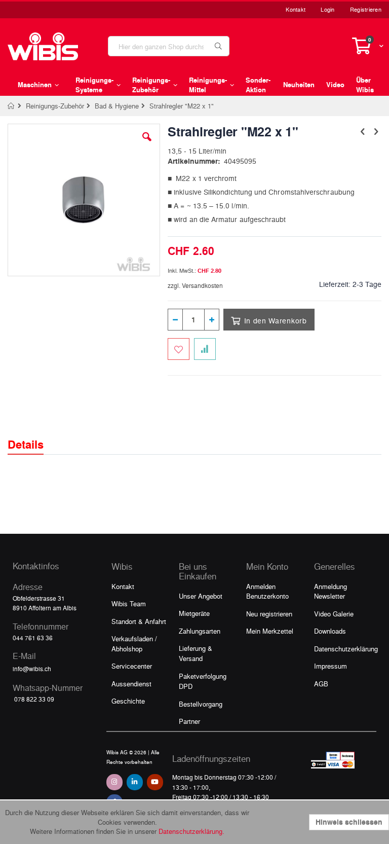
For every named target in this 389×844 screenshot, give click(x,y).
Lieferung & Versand (195, 653)
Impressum (330, 666)
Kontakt (295, 9)
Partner (189, 721)
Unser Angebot (200, 596)
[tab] (33, 435)
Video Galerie (334, 613)
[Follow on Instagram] (114, 782)
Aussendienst (131, 683)
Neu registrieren (269, 613)
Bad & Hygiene (117, 105)
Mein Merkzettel (269, 631)
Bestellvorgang (200, 704)
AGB (321, 683)
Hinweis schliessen (349, 822)
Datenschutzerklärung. (191, 831)
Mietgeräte (194, 613)
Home (11, 106)
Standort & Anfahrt (138, 621)
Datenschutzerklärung (346, 648)
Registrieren (365, 9)
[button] (147, 144)
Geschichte (128, 701)
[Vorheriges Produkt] (362, 131)
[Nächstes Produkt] (375, 131)
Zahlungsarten (199, 631)
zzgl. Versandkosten (195, 285)
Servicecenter (131, 666)
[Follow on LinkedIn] (135, 782)
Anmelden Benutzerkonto (267, 591)
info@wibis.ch (32, 668)
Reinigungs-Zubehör (55, 105)
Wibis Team (128, 603)
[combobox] (168, 46)
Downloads (330, 631)
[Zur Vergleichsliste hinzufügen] (205, 349)
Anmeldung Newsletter (330, 591)
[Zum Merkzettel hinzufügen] (178, 349)
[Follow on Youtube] (155, 782)
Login (327, 9)
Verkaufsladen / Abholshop (134, 643)
